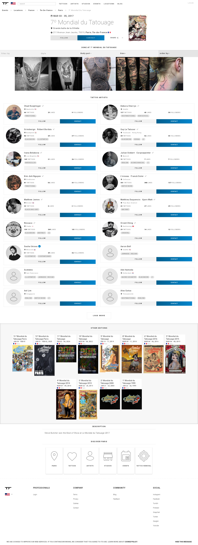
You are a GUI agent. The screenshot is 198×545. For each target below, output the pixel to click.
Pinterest (156, 508)
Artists (75, 4)
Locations (109, 4)
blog (120, 4)
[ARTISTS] (90, 447)
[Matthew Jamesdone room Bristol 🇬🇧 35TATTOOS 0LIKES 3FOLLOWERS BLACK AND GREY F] (51, 197)
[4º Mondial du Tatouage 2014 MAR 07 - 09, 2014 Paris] (66, 378)
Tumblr (155, 503)
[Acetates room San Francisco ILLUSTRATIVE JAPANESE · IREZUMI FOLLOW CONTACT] (51, 267)
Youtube (156, 526)
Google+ (156, 521)
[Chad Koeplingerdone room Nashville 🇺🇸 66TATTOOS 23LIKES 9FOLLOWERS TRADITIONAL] (51, 103)
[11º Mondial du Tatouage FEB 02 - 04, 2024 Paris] (66, 334)
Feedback (116, 499)
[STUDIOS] (108, 447)
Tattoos (63, 4)
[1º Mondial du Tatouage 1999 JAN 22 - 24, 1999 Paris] (132, 378)
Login (35, 495)
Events (97, 4)
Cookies (76, 503)
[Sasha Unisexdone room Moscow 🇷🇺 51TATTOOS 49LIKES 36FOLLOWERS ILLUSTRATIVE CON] (51, 244)
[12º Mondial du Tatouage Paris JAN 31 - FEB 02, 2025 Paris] (44, 334)
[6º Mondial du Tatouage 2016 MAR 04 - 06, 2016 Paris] (153, 334)
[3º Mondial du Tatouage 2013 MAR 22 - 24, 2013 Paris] (88, 378)
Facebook (156, 499)
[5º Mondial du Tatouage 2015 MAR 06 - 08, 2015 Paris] (175, 334)
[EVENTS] (126, 447)
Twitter (155, 517)
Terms (75, 495)
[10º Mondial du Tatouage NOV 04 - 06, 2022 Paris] (88, 334)
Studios (86, 4)
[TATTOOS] (72, 447)
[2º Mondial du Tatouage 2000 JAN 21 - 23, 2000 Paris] (110, 378)
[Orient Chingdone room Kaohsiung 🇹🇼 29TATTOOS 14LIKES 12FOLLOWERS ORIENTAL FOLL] (147, 220)
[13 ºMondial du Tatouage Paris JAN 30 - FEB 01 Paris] (22, 334)
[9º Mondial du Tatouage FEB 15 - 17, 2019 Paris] (110, 334)
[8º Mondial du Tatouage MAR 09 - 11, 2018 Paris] (132, 334)
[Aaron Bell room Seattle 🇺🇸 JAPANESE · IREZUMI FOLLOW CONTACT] (147, 244)
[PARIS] (54, 447)
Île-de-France (100, 32)
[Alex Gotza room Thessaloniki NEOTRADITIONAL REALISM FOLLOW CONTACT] (147, 288)
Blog (114, 495)
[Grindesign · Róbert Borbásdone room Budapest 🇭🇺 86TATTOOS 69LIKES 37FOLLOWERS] (51, 127)
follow (64, 38)
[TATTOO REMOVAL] (144, 447)
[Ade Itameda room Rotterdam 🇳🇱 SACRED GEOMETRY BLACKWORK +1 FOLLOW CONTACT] (147, 267)
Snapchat (156, 512)
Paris (88, 32)
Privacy (75, 499)
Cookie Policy (131, 542)
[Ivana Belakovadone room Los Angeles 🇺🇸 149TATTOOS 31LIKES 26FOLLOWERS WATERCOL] (51, 150)
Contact (91, 38)
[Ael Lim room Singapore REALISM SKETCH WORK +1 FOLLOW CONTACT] (51, 288)
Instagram (156, 495)
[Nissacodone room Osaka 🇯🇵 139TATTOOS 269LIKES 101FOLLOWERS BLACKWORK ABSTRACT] (51, 220)
